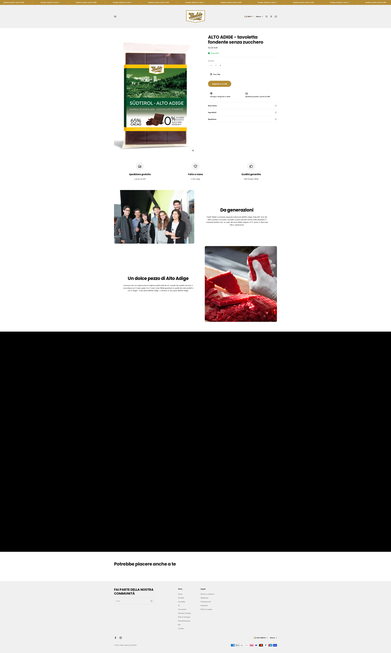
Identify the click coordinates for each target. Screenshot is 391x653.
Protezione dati (206, 602)
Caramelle (181, 602)
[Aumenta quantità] (220, 65)
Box (179, 624)
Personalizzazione (184, 621)
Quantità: (211, 61)
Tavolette (181, 598)
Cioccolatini (182, 609)
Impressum (204, 605)
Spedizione (204, 598)
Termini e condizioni (207, 594)
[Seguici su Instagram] (120, 637)
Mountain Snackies (184, 613)
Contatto (181, 628)
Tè (178, 605)
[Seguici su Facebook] (115, 637)
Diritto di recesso (206, 609)
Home (180, 594)
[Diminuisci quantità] (211, 65)
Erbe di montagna (184, 617)
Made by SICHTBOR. (130, 645)
